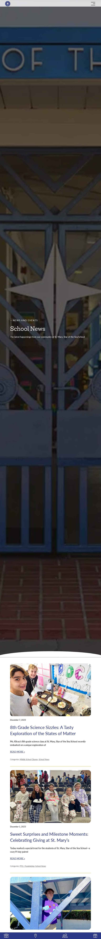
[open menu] (93, 4)
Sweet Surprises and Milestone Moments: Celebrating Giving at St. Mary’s (49, 837)
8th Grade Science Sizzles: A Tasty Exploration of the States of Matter (43, 730)
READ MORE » (17, 751)
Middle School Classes (29, 759)
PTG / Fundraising (27, 866)
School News (44, 759)
